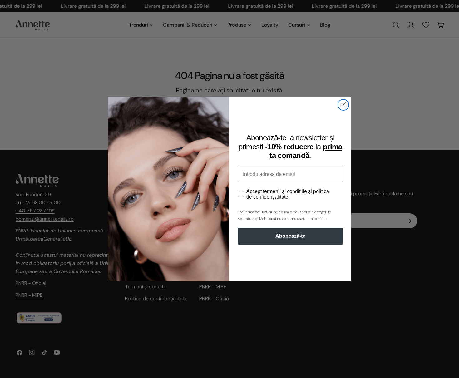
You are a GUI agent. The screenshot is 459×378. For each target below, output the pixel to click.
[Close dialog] (343, 104)
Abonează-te (290, 236)
